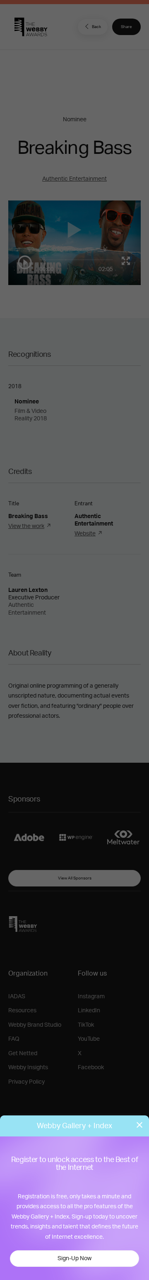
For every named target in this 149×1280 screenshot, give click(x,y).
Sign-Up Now (74, 1258)
